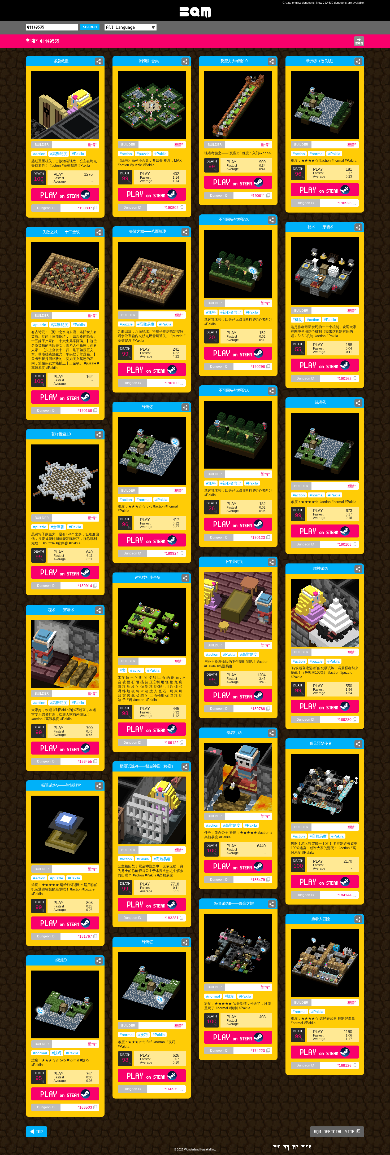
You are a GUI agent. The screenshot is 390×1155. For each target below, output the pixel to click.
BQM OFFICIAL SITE (334, 1131)
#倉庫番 (57, 527)
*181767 (85, 936)
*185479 (258, 880)
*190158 (85, 410)
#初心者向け (230, 312)
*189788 (258, 709)
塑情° (92, 145)
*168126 (344, 1065)
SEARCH (90, 27)
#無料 (211, 312)
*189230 (344, 719)
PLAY (60, 194)
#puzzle (143, 154)
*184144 (344, 895)
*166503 (85, 1107)
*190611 (258, 195)
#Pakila (78, 154)
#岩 (122, 670)
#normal (316, 154)
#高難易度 (58, 154)
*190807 (85, 208)
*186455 (85, 761)
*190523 (344, 203)
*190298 (258, 366)
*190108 (344, 544)
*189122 (171, 742)
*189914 (85, 586)
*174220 (258, 1050)
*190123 (258, 537)
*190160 (171, 383)
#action (39, 154)
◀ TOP (36, 1131)
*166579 (171, 1089)
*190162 (344, 378)
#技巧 (143, 1035)
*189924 (171, 553)
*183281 (171, 918)
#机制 (297, 320)
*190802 (171, 207)
